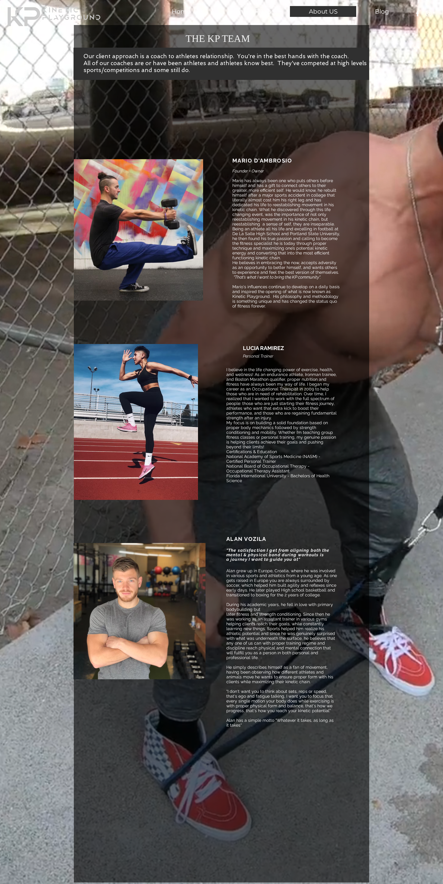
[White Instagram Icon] (428, 13)
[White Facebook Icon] (417, 13)
